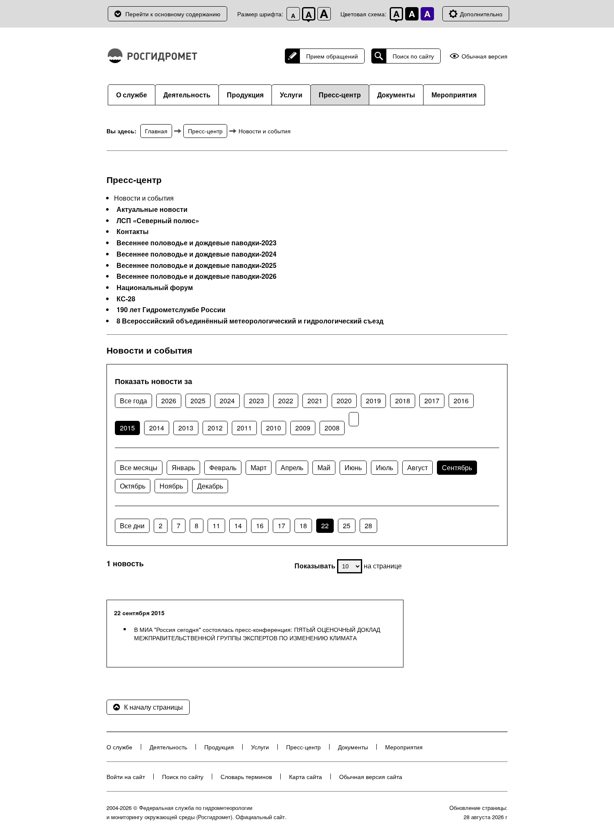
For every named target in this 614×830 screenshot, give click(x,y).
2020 (344, 400)
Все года (133, 400)
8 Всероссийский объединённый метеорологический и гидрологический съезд (250, 321)
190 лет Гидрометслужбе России (171, 309)
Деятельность (187, 94)
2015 (127, 428)
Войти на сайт (126, 776)
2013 (185, 428)
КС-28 (126, 298)
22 (325, 525)
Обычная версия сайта (370, 776)
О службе (131, 94)
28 (368, 525)
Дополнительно (481, 14)
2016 (461, 400)
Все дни (132, 525)
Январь (183, 467)
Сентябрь (457, 467)
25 (346, 525)
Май (323, 467)
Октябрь (132, 486)
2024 (227, 400)
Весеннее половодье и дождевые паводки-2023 (197, 242)
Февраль (222, 467)
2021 (314, 400)
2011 (244, 428)
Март (258, 467)
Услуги (291, 94)
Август (417, 467)
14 (238, 525)
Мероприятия (454, 94)
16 (260, 525)
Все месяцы (138, 467)
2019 (373, 400)
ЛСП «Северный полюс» (158, 220)
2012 (215, 428)
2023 (256, 400)
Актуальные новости (152, 209)
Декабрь (210, 486)
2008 (332, 428)
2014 (156, 428)
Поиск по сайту (413, 56)
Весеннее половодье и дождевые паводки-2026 (197, 276)
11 (216, 525)
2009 (302, 428)
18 (303, 525)
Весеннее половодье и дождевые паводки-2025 (197, 265)
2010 (273, 428)
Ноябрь (171, 486)
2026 (168, 400)
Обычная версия (484, 56)
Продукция (245, 94)
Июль (384, 467)
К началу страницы (153, 707)
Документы (396, 94)
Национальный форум (155, 287)
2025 (198, 400)
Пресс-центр (340, 94)
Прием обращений (332, 56)
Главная (156, 131)
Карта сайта (305, 776)
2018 (402, 400)
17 (281, 525)
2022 (285, 400)
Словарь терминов (246, 776)
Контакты (133, 231)
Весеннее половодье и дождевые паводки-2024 (197, 254)
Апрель (292, 467)
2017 (431, 400)
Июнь (353, 467)
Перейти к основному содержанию (173, 14)
